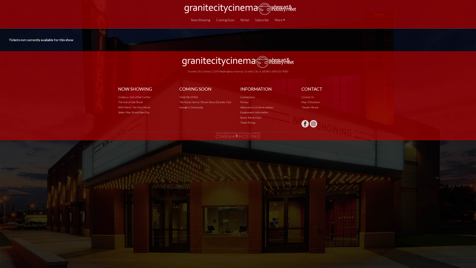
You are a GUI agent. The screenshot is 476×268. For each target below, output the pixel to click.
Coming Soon (225, 20)
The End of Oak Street (130, 102)
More (278, 20)
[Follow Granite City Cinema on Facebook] (305, 123)
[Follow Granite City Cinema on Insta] (313, 123)
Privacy (244, 102)
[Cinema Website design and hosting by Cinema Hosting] (238, 134)
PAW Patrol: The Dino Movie (134, 107)
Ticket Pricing (247, 122)
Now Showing (200, 20)
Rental (244, 20)
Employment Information (254, 112)
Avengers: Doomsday (191, 107)
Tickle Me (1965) (188, 97)
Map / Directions (310, 102)
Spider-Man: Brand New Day (134, 112)
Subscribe (262, 20)
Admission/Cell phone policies (257, 107)
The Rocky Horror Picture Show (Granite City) (205, 102)
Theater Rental (309, 107)
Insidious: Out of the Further (134, 97)
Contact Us (307, 97)
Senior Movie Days (250, 117)
